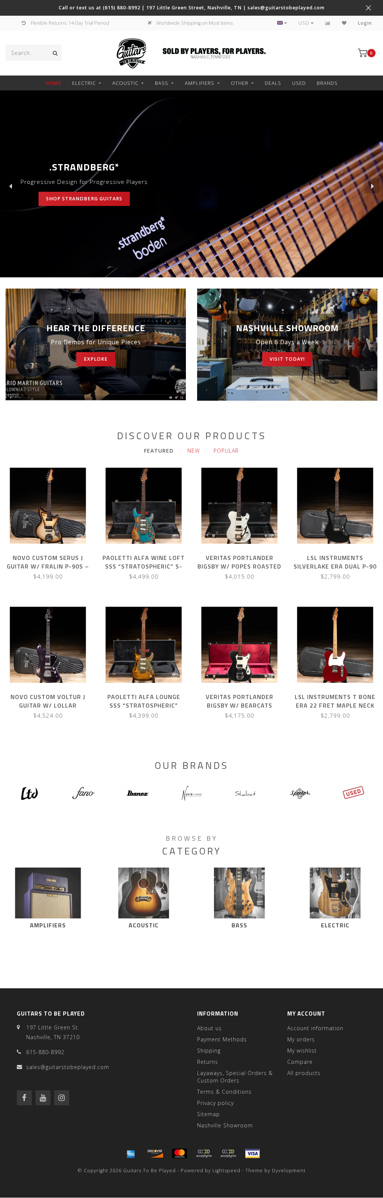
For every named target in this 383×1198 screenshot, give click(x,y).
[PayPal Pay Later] (228, 1153)
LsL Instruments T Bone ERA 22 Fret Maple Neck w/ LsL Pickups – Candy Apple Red (335, 709)
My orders (301, 1039)
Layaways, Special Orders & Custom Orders (235, 1076)
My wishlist (302, 1050)
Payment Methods (222, 1039)
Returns (207, 1061)
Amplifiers (199, 83)
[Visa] (252, 1153)
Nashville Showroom (225, 1125)
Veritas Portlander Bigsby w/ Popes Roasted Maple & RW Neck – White (239, 566)
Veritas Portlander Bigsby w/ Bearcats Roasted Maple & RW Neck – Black (239, 709)
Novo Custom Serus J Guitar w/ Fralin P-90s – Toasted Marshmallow (48, 566)
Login (365, 23)
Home (53, 83)
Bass (161, 83)
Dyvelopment (289, 1170)
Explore (96, 359)
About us (209, 1028)
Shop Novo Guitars (56, 198)
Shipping (209, 1050)
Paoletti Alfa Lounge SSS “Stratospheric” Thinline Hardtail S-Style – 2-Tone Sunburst (144, 709)
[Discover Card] (155, 1153)
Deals (273, 83)
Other (239, 83)
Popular (226, 450)
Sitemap (208, 1114)
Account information (315, 1028)
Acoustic (125, 83)
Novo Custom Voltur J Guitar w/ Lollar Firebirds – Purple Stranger (47, 709)
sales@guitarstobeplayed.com (67, 1067)
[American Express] (131, 1153)
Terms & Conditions (224, 1091)
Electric (84, 83)
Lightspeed (226, 1170)
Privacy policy (215, 1102)
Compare (300, 1061)
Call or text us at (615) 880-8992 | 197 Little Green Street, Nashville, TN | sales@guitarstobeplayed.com (192, 7)
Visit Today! (287, 359)
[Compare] (328, 23)
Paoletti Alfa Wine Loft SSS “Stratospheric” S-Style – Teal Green (143, 566)
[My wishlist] (344, 23)
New (193, 450)
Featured (159, 450)
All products (304, 1073)
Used (299, 83)
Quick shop (51, 555)
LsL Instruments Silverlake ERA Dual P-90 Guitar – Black (335, 566)
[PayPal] (203, 1153)
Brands (327, 83)
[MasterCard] (179, 1153)
